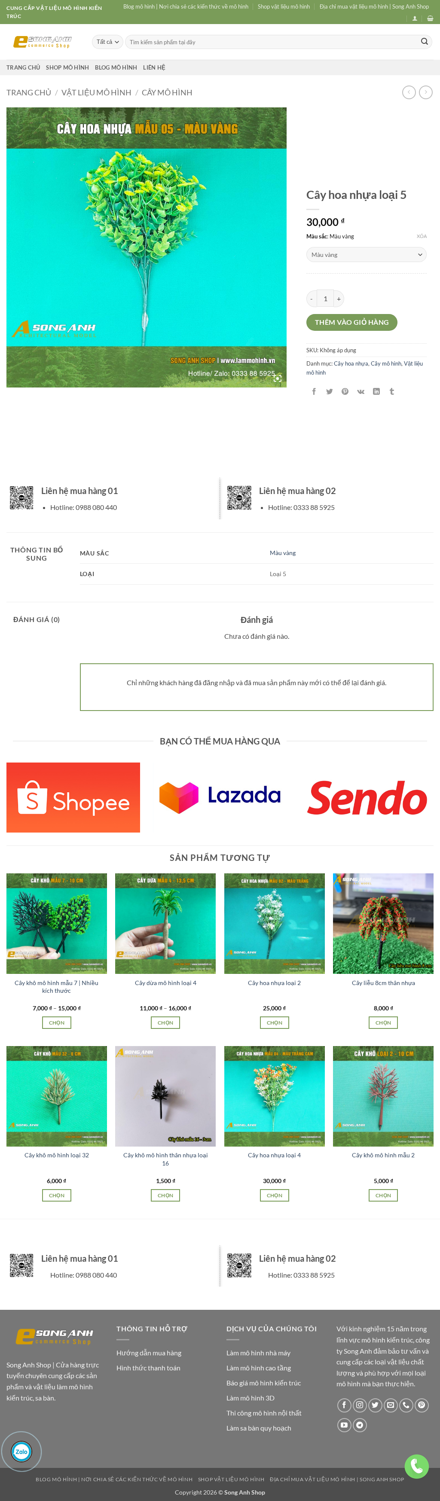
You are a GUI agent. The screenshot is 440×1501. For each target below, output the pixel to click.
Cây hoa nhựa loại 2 (274, 982)
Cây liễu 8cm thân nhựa (383, 982)
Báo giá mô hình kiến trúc (263, 1383)
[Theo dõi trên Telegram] (360, 1425)
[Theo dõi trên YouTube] (344, 1425)
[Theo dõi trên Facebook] (344, 1405)
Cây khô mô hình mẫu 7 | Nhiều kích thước (56, 986)
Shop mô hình (67, 67)
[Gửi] (424, 42)
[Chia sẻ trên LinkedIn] (376, 391)
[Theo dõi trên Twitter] (375, 1405)
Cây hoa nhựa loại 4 (274, 1155)
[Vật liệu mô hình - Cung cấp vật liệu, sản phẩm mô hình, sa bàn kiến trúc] (42, 42)
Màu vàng (283, 552)
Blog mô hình (116, 67)
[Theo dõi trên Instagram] (360, 1405)
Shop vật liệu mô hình (284, 6)
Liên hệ (154, 67)
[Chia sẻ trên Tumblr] (392, 391)
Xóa (422, 236)
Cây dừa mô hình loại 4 (165, 982)
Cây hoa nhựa (351, 363)
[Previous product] (425, 92)
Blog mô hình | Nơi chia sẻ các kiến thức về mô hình (185, 6)
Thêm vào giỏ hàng (352, 322)
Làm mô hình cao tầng (258, 1368)
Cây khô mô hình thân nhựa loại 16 (165, 1158)
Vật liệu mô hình (96, 92)
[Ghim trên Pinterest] (345, 391)
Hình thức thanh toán (148, 1368)
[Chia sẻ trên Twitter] (330, 391)
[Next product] (409, 92)
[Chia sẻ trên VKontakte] (361, 391)
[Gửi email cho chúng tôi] (391, 1405)
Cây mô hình (167, 92)
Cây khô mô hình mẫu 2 (383, 1155)
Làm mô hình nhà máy (258, 1352)
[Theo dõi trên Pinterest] (422, 1405)
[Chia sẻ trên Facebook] (314, 391)
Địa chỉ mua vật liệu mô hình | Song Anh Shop (374, 6)
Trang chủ (23, 67)
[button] (415, 18)
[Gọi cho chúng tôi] (406, 1405)
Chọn (56, 1022)
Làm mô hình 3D (250, 1398)
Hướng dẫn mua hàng (148, 1352)
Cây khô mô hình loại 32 (56, 1155)
